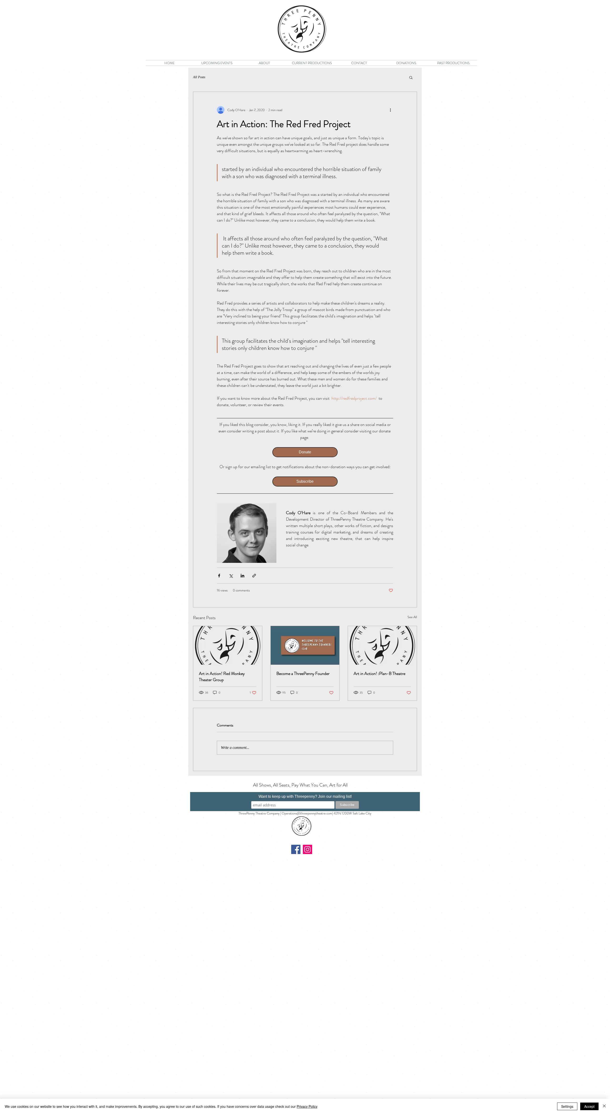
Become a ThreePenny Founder (303, 673)
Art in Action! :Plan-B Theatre (379, 673)
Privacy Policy (307, 1106)
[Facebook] (295, 849)
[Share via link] (254, 575)
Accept (589, 1106)
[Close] (604, 1106)
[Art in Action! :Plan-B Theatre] (382, 645)
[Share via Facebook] (219, 575)
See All (412, 617)
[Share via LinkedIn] (242, 575)
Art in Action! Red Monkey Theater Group (222, 676)
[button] (411, 77)
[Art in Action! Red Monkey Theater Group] (227, 645)
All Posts (199, 77)
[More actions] (390, 110)
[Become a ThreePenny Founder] (305, 645)
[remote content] (305, 452)
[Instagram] (307, 849)
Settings (567, 1106)
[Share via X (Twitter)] (231, 575)
